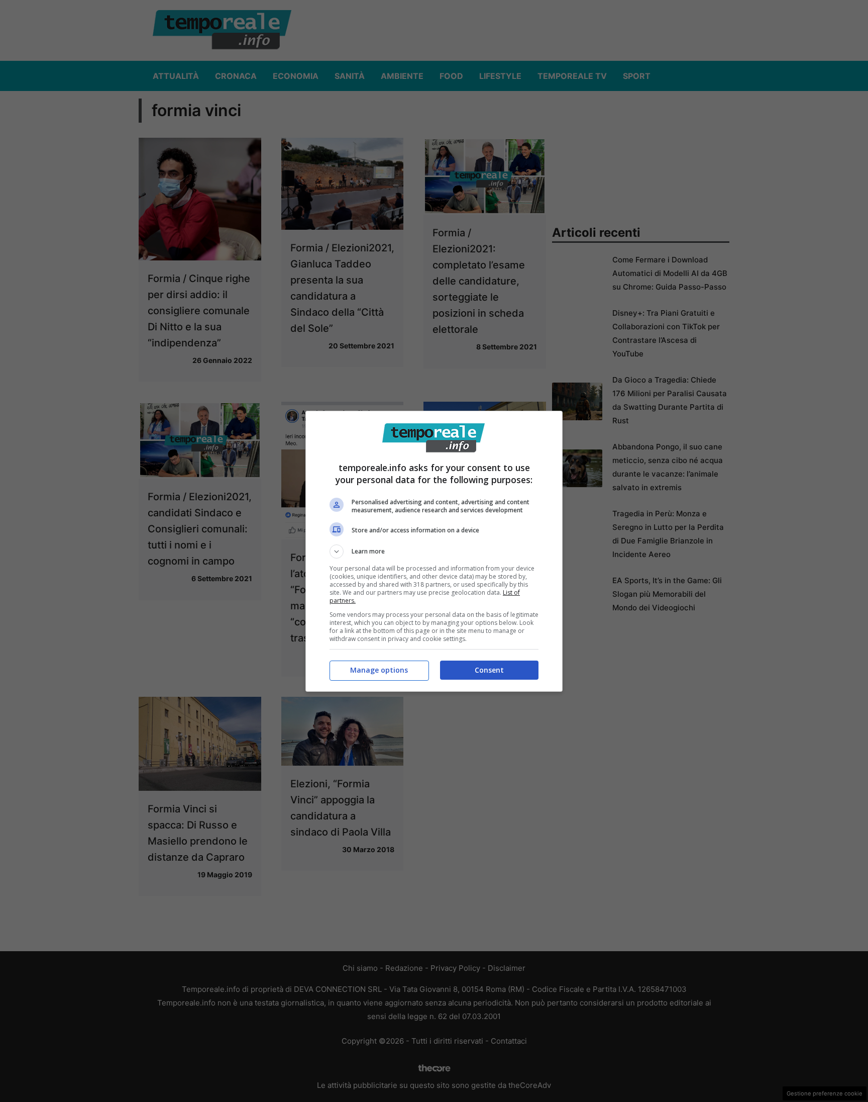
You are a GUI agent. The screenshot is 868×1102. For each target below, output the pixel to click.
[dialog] (434, 551)
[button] (434, 551)
